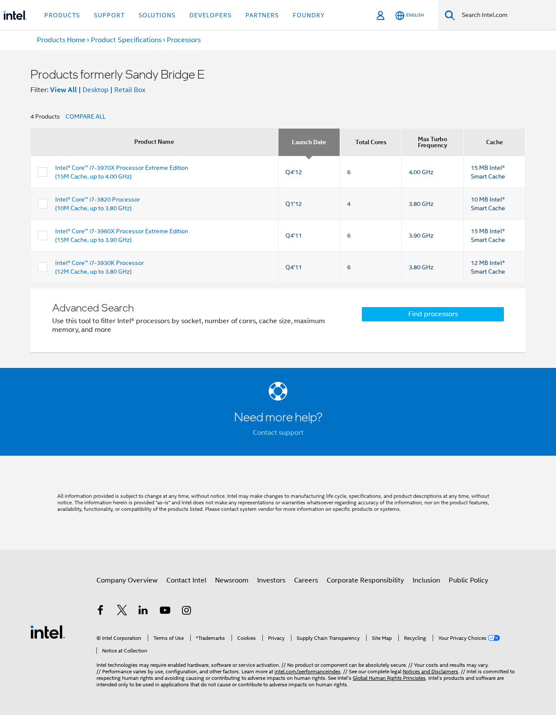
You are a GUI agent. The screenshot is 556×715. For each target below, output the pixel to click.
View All (63, 89)
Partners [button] (262, 15)
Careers (306, 580)
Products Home (61, 40)
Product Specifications (126, 40)
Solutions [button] (157, 15)
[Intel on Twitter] (122, 611)
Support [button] (109, 15)
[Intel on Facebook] (100, 611)
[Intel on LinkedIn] (143, 611)
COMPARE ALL (86, 116)
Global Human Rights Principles (389, 678)
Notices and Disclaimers (430, 671)
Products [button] (62, 15)
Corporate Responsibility (365, 580)
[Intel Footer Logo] (47, 631)
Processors (184, 40)
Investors (271, 580)
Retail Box (130, 90)
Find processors (433, 314)
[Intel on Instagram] (186, 611)
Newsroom (231, 580)
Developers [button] (210, 15)
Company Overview (127, 580)
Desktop (96, 90)
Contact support (278, 432)
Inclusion (426, 580)
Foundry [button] (309, 15)
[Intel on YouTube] (165, 611)
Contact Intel (186, 580)
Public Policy (468, 580)
